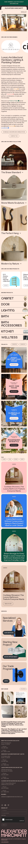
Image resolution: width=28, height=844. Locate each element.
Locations (4, 128)
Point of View (13, 101)
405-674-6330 (4, 788)
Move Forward (27, 46)
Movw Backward (1, 46)
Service (11, 126)
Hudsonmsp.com (4, 839)
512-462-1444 (4, 748)
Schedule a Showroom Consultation (14, 132)
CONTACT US (14, 136)
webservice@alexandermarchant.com (12, 796)
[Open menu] (2, 12)
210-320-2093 (4, 774)
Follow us (23, 688)
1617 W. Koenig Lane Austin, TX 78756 (6, 743)
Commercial (22, 344)
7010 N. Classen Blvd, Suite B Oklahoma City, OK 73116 (8, 783)
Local (10, 459)
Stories (15, 459)
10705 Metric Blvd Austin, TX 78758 (5, 756)
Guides (4, 459)
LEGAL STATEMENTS (4, 842)
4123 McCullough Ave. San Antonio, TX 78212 (7, 770)
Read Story (8, 603)
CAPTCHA (3, 815)
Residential (14, 344)
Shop (15, 89)
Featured (9, 94)
